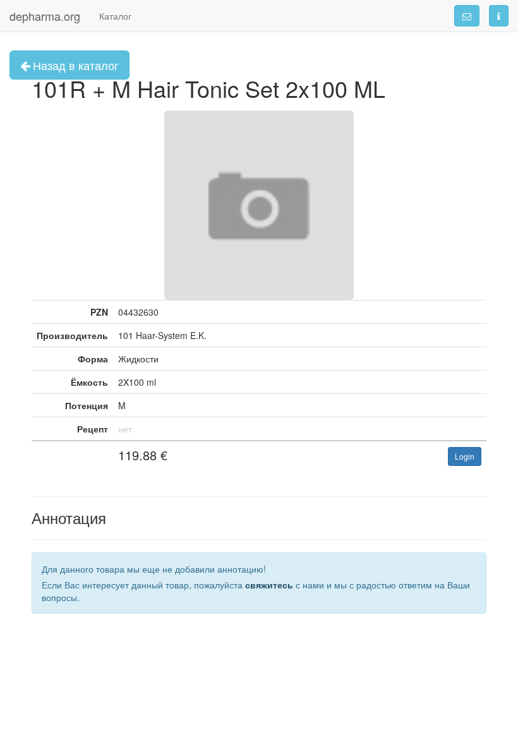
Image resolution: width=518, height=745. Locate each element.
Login (464, 456)
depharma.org (44, 16)
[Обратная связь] (466, 16)
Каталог (115, 15)
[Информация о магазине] (499, 16)
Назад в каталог (74, 65)
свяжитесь (269, 584)
